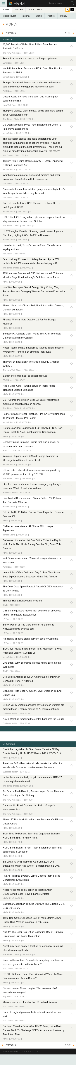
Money (63, 16)
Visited (19, 9)
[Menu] (3, 3)
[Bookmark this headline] (71, 46)
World (39, 16)
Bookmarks (35, 9)
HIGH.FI (19, 3)
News (6, 9)
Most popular (9, 16)
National (26, 16)
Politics (51, 16)
